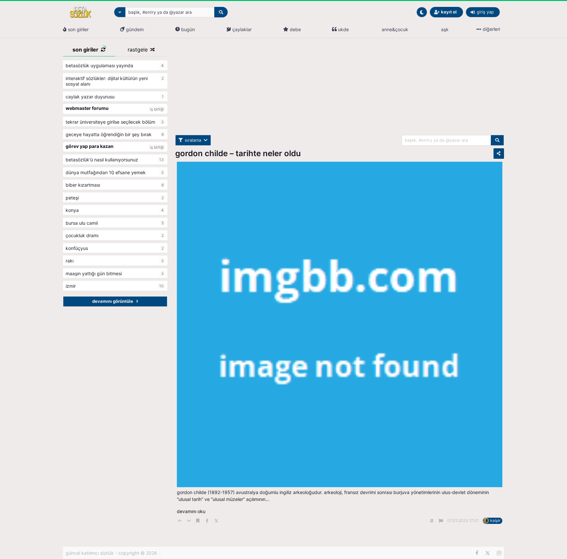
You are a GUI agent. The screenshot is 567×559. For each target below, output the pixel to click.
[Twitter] (487, 553)
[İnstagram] (499, 553)
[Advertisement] (339, 89)
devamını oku (191, 511)
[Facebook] (476, 553)
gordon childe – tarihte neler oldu (238, 153)
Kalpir (495, 520)
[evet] (497, 140)
